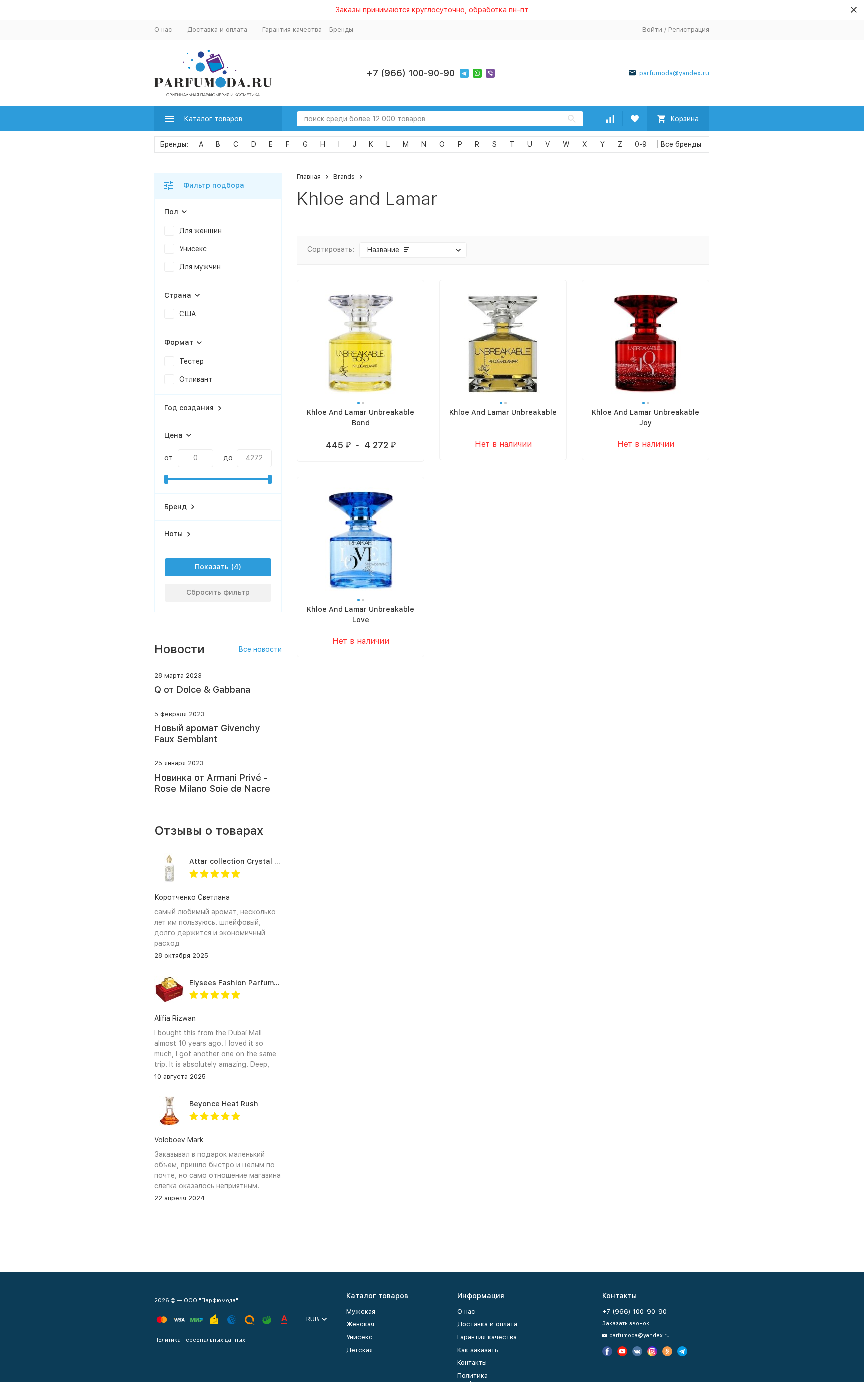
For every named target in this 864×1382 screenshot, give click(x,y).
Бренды (342, 29)
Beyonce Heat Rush (224, 1104)
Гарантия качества (292, 29)
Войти (652, 29)
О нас (163, 29)
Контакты (472, 1362)
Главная (309, 176)
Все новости (260, 649)
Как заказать (478, 1350)
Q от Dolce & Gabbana (202, 689)
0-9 (641, 144)
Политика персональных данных (200, 1340)
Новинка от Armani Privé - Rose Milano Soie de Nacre (212, 783)
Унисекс (359, 1337)
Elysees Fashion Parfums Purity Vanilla (258, 983)
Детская (359, 1350)
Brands (344, 176)
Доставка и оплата (218, 29)
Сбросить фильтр (218, 592)
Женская (360, 1324)
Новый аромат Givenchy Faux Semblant (207, 733)
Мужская (361, 1311)
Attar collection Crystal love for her (253, 861)
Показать (212, 567)
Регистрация (689, 29)
